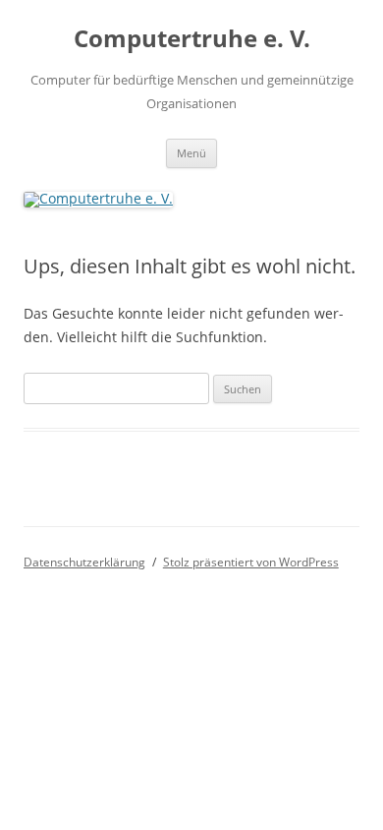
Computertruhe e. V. (192, 39)
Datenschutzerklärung (84, 562)
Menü (191, 153)
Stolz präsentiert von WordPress (251, 562)
